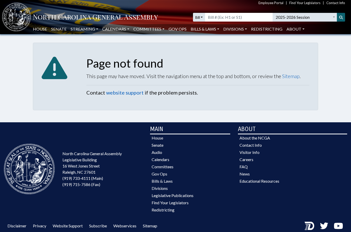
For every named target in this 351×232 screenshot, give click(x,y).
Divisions (160, 188)
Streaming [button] (83, 28)
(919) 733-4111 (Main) (82, 178)
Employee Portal (270, 3)
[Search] (341, 17)
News (244, 173)
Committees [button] (147, 28)
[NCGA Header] (95, 17)
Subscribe (98, 225)
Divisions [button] (233, 28)
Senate (59, 28)
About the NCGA (254, 137)
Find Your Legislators (304, 3)
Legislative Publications (172, 195)
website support (125, 92)
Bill (197, 17)
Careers (246, 159)
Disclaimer (16, 225)
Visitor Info (249, 152)
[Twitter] (324, 226)
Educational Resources (259, 181)
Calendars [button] (114, 28)
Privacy (39, 225)
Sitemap (291, 76)
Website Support (68, 225)
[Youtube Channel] (338, 226)
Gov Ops (178, 28)
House (40, 28)
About (294, 28)
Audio (157, 152)
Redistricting (266, 28)
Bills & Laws (162, 181)
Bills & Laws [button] (203, 28)
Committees (162, 166)
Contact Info (335, 3)
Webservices (124, 225)
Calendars (160, 159)
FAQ (243, 166)
